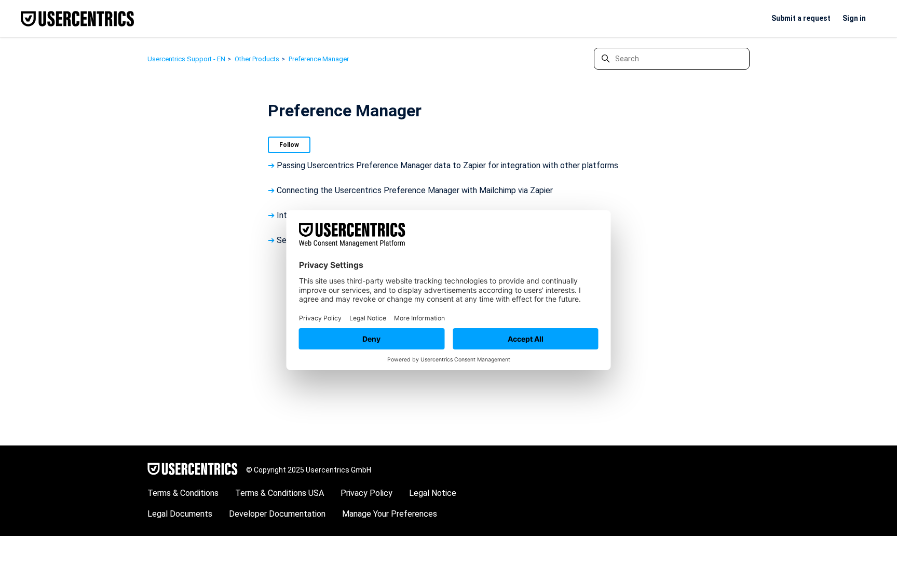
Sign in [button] (854, 18)
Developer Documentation (277, 514)
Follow (289, 145)
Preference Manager (319, 59)
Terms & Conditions (183, 493)
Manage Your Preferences (389, 514)
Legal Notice (432, 493)
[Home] (77, 18)
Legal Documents (179, 514)
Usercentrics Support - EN (186, 59)
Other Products (257, 59)
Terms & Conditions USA (279, 493)
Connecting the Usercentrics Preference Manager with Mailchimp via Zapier (415, 190)
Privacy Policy (366, 493)
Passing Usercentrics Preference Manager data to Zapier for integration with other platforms (447, 165)
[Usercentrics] (192, 470)
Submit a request (801, 18)
